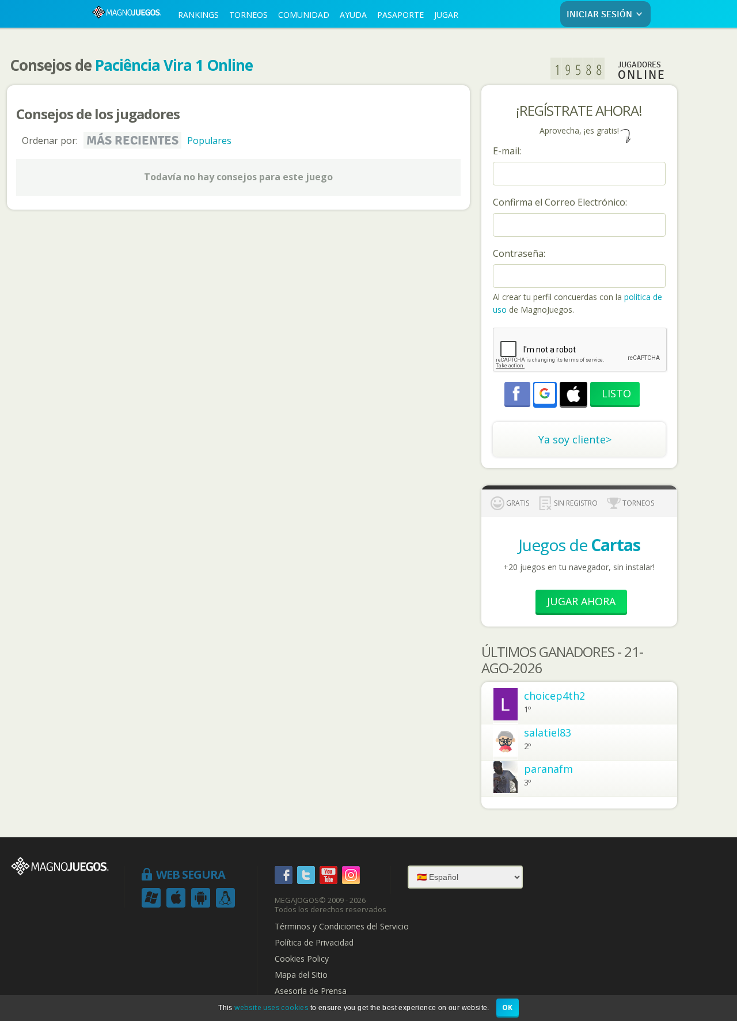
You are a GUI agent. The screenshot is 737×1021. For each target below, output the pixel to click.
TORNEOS (248, 14)
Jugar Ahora (581, 601)
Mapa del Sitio (301, 975)
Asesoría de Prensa (311, 991)
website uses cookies (271, 1007)
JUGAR (446, 14)
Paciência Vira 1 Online (174, 65)
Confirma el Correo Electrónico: (560, 202)
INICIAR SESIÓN (599, 14)
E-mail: (507, 151)
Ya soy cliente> (574, 439)
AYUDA (353, 14)
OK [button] (507, 1007)
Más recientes (132, 140)
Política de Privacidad (314, 942)
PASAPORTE (400, 14)
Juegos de (579, 545)
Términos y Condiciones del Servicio (342, 926)
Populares (209, 140)
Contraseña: (519, 253)
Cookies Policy (302, 958)
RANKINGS (198, 14)
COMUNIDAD (303, 14)
